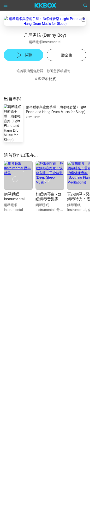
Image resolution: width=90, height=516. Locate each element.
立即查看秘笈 (45, 78)
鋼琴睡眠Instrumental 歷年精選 (17, 198)
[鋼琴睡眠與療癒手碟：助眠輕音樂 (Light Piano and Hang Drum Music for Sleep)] (45, 21)
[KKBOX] (45, 5)
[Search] (85, 5)
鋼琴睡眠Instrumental (45, 41)
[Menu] (5, 5)
